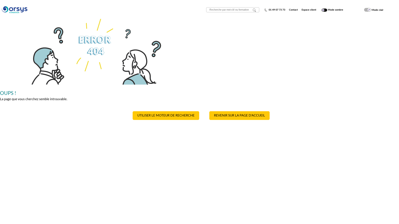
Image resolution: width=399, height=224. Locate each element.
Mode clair (377, 10)
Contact (293, 10)
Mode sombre (335, 10)
